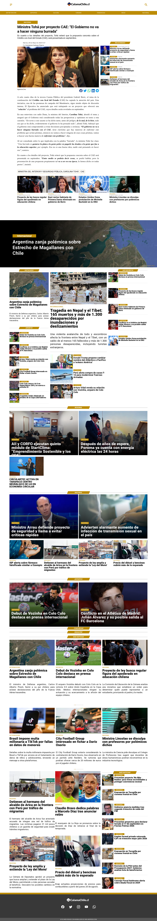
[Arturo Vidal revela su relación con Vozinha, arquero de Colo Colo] (14, 361)
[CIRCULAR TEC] (26, 475)
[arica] (104, 80)
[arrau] (104, 50)
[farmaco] (104, 70)
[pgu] (107, 868)
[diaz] (77, 802)
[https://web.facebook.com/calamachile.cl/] (63, 908)
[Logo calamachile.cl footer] (77, 903)
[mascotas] (32, 733)
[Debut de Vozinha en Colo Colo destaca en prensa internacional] (113, 277)
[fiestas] (107, 824)
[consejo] (107, 883)
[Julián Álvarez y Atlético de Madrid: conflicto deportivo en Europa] (113, 325)
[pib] (107, 809)
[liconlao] (124, 192)
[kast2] (63, 192)
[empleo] (107, 839)
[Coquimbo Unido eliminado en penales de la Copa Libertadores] (14, 398)
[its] (104, 60)
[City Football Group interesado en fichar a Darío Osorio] (14, 373)
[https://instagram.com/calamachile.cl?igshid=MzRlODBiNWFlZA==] (78, 908)
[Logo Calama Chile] (78, 7)
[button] (48, 172)
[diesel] (77, 866)
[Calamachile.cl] (11, 6)
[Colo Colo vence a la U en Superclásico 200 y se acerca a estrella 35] (14, 386)
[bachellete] (94, 192)
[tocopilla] (107, 794)
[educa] (32, 192)
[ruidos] (107, 780)
